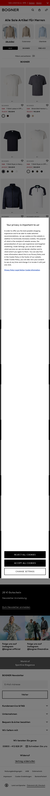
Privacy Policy (9, 270)
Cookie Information (32, 270)
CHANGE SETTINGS (25, 571)
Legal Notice (20, 270)
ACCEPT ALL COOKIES (25, 563)
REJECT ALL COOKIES (25, 555)
